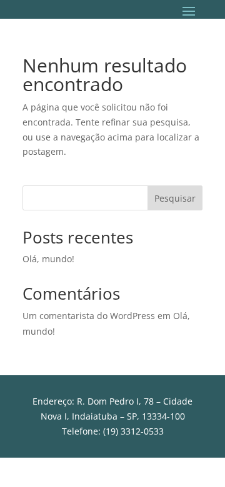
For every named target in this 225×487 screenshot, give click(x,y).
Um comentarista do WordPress (88, 316)
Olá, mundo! (48, 259)
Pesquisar (175, 198)
